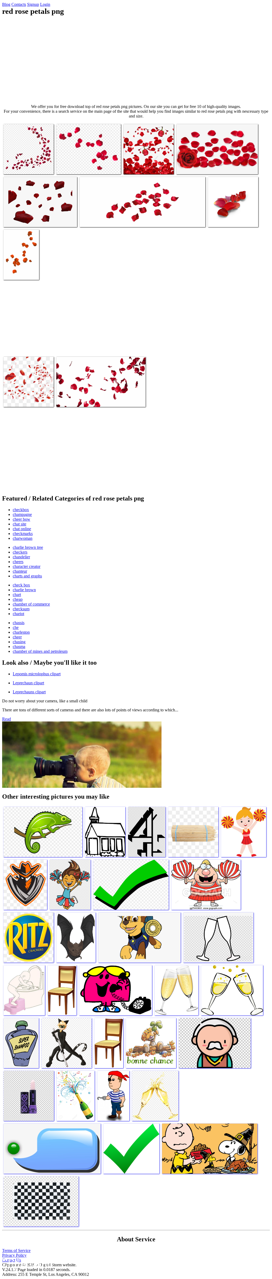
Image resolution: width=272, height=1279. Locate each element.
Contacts (18, 4)
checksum (21, 609)
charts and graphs (27, 576)
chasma (19, 646)
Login (45, 4)
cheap (18, 599)
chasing (19, 642)
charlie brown (24, 590)
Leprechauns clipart (29, 692)
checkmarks (23, 533)
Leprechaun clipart (28, 683)
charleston (21, 632)
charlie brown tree (28, 547)
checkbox (21, 509)
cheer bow (21, 519)
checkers (20, 552)
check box (21, 585)
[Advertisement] (136, 60)
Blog (6, 4)
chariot (18, 613)
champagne (22, 514)
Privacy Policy (14, 1255)
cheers (18, 561)
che (16, 627)
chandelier (21, 557)
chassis (18, 622)
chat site (19, 524)
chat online (22, 529)
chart (17, 594)
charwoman (22, 538)
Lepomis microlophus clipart (37, 674)
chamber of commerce (31, 604)
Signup (33, 4)
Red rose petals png (19, 167)
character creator (26, 566)
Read (6, 719)
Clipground (26, 1262)
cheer (17, 637)
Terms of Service (16, 1250)
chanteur (20, 571)
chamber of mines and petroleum (40, 651)
